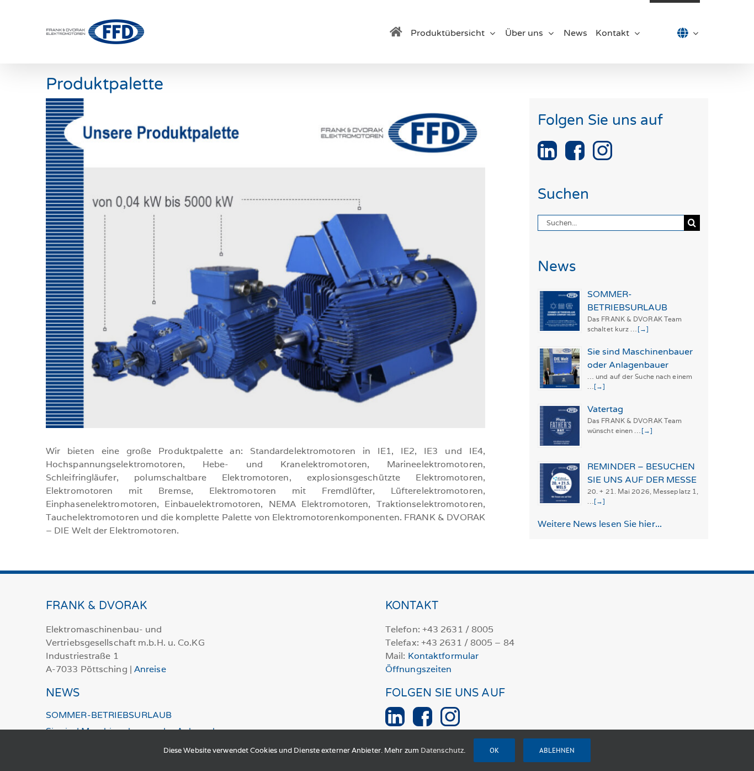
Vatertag (605, 409)
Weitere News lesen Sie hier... (600, 524)
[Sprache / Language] (675, 32)
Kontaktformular (443, 656)
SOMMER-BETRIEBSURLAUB (109, 715)
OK (494, 750)
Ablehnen (557, 750)
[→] (643, 329)
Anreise (150, 669)
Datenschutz (442, 750)
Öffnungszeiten (418, 669)
